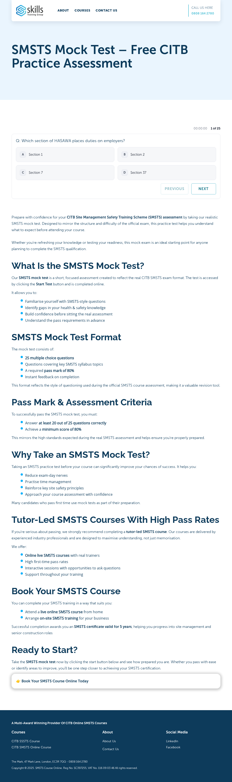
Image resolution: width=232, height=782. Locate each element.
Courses (82, 10)
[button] (65, 154)
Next (203, 189)
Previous (174, 189)
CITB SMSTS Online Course (31, 747)
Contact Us (110, 749)
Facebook (173, 747)
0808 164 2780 (202, 13)
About (63, 10)
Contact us (106, 10)
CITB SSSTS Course (26, 741)
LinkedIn (172, 741)
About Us (109, 741)
